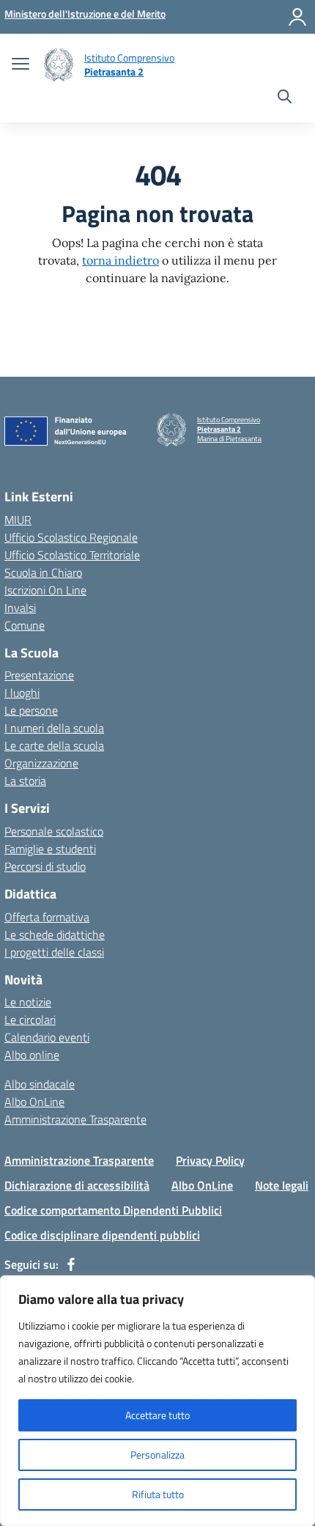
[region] (157, 1400)
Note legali (281, 1185)
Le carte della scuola (54, 745)
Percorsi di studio (45, 866)
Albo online (31, 1055)
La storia (25, 780)
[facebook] (71, 1264)
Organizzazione (41, 763)
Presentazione (39, 675)
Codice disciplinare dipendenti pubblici (102, 1235)
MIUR (18, 519)
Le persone (31, 710)
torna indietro (120, 260)
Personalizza (157, 1454)
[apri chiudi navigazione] (20, 65)
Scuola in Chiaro (43, 572)
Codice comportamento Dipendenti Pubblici (113, 1210)
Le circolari (30, 1019)
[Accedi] (297, 16)
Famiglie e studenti (50, 849)
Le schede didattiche (54, 934)
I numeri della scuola (54, 728)
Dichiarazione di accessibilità (76, 1185)
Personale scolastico (53, 831)
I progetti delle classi (54, 952)
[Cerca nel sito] (284, 98)
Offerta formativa (46, 917)
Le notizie (27, 1002)
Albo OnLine (34, 1101)
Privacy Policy (210, 1160)
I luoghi (22, 692)
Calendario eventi (46, 1037)
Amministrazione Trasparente (75, 1119)
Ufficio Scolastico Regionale (71, 537)
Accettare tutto (157, 1415)
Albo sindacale (39, 1084)
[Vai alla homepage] (58, 64)
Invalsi (20, 607)
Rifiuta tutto (158, 1494)
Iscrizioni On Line (45, 590)
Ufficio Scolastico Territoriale (72, 555)
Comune (24, 625)
